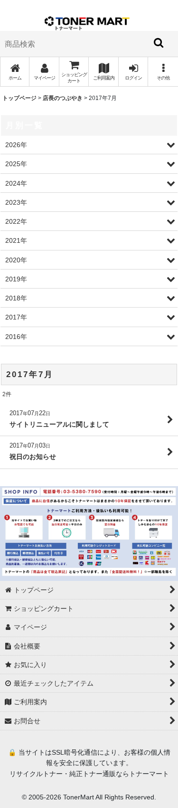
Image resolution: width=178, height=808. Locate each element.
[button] (163, 72)
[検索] (159, 42)
